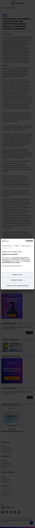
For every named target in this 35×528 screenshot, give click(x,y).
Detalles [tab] (16, 245)
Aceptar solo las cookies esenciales (17, 285)
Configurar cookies (16, 280)
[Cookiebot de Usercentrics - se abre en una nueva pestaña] (25, 241)
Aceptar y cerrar (17, 274)
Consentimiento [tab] (7, 245)
